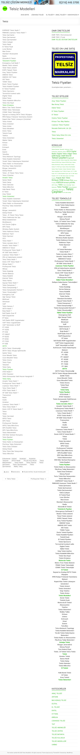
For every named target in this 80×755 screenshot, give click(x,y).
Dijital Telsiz (56, 108)
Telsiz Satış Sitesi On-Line (61, 135)
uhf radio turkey (67, 192)
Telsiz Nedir (18, 462)
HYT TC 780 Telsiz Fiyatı (62, 175)
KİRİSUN (59, 182)
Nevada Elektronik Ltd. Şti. (61, 128)
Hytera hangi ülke (65, 160)
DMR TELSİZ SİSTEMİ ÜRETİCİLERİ (64, 40)
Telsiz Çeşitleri (62, 190)
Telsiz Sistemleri (8, 196)
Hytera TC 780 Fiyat (57, 166)
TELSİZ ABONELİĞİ (59, 727)
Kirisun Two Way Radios (60, 121)
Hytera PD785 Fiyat (56, 162)
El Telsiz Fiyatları (58, 111)
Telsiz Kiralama (8, 105)
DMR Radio (56, 156)
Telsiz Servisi (62, 189)
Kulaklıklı (23, 459)
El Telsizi (55, 115)
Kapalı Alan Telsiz (63, 178)
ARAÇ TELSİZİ (60, 15)
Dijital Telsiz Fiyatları (64, 313)
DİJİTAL (54, 704)
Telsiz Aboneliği (67, 185)
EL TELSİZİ (49, 15)
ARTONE (55, 697)
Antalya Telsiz (64, 642)
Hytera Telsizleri (67, 169)
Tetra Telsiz (10, 479)
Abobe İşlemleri (55, 149)
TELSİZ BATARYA (58, 734)
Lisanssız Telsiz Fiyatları (60, 125)
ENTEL (54, 710)
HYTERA (55, 714)
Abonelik (62, 149)
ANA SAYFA (25, 15)
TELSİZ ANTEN (28, 472)
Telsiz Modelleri (22, 9)
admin (7, 472)
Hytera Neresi (73, 160)
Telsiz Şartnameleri (20, 464)
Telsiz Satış (6, 379)
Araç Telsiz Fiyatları (59, 101)
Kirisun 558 (57, 180)
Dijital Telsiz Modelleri (64, 280)
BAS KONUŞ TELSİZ (59, 700)
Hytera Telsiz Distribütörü (68, 166)
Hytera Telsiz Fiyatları (60, 118)
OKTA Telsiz (55, 185)
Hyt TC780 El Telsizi (65, 171)
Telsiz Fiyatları (7, 369)
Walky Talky (18, 466)
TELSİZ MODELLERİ (39, 472)
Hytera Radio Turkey (69, 164)
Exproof (70, 158)
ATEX (69, 151)
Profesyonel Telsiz (38, 479)
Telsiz (54, 132)
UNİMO (54, 745)
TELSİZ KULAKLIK (30, 461)
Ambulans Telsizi (62, 151)
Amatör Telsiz (7, 178)
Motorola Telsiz (65, 560)
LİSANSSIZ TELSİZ (37, 15)
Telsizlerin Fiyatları (9, 61)
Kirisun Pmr (68, 180)
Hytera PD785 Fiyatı (67, 162)
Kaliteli (14, 459)
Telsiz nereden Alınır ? (64, 404)
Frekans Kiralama (56, 160)
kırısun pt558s (69, 182)
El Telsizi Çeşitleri (61, 156)
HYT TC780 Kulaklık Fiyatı (61, 173)
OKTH (4, 346)
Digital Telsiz (62, 154)
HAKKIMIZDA (73, 15)
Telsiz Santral (31, 462)
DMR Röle (65, 156)
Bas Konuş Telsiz (58, 104)
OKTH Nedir (16, 461)
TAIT (53, 724)
